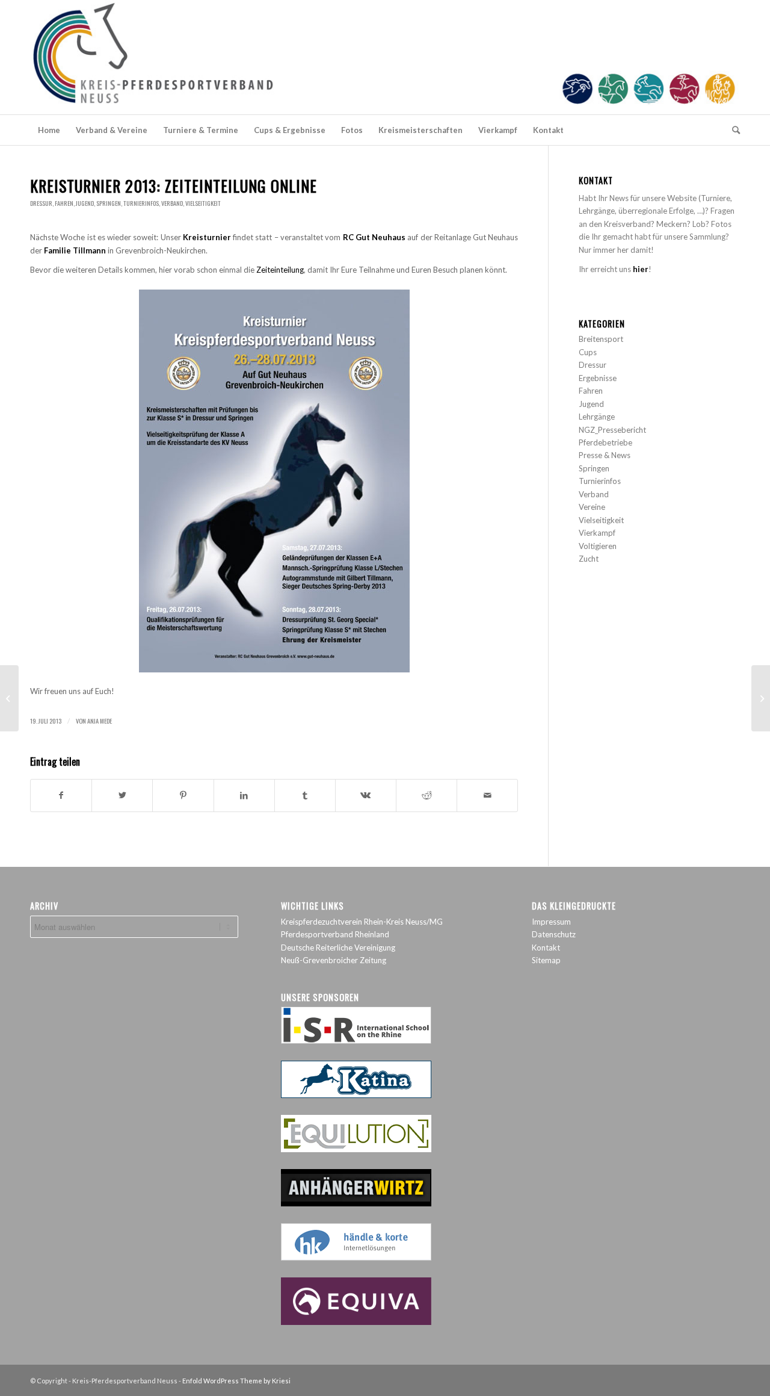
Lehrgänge (597, 416)
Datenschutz (554, 934)
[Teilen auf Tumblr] (305, 795)
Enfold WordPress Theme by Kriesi (236, 1381)
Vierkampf (597, 533)
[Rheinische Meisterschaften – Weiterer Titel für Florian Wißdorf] (9, 698)
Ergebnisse (598, 378)
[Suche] (732, 130)
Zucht (589, 558)
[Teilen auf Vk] (366, 795)
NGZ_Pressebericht (612, 430)
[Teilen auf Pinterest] (183, 795)
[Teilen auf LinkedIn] (244, 795)
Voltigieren (598, 546)
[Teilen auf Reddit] (426, 795)
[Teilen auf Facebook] (61, 795)
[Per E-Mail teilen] (487, 795)
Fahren (64, 203)
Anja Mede (99, 720)
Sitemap (546, 960)
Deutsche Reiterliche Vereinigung (338, 947)
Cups (588, 352)
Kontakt (546, 947)
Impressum (551, 921)
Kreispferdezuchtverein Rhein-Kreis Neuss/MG (362, 921)
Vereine (592, 507)
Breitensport (601, 339)
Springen (108, 203)
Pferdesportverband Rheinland (335, 934)
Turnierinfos (141, 203)
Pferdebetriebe (605, 442)
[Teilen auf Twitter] (122, 795)
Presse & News (604, 455)
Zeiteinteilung (280, 270)
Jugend (85, 203)
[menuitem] (49, 130)
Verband (172, 203)
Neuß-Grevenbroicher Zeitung (333, 960)
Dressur (41, 203)
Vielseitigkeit (203, 203)
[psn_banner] (385, 57)
